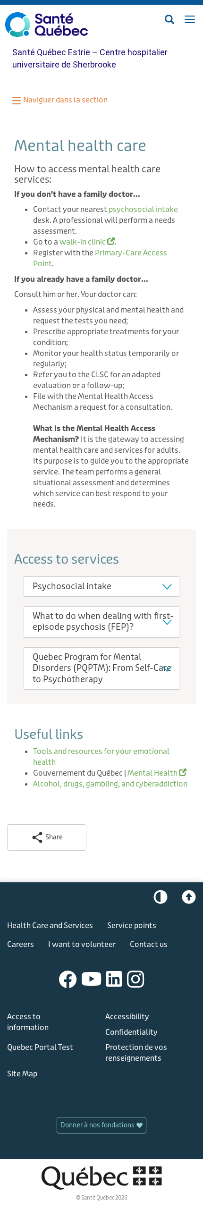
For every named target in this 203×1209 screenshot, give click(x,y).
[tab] (101, 586)
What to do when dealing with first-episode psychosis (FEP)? (103, 621)
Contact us (149, 944)
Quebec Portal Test (40, 1047)
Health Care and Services (50, 925)
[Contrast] (160, 899)
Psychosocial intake (72, 586)
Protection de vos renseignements (136, 1052)
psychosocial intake (143, 209)
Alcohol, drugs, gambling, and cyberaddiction (110, 784)
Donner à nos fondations (98, 1125)
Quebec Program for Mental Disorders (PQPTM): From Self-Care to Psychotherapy (102, 668)
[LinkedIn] (114, 979)
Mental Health (156, 773)
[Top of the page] (189, 899)
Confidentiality (131, 1032)
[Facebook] (68, 979)
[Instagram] (135, 979)
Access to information (28, 1022)
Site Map (22, 1074)
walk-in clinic (87, 242)
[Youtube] (92, 979)
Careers (20, 944)
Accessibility (127, 1017)
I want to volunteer (82, 944)
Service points (131, 925)
